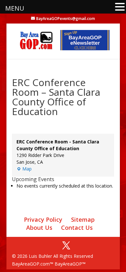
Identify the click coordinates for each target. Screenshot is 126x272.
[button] (120, 7)
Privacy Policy (43, 219)
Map (24, 169)
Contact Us (77, 227)
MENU (14, 8)
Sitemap (83, 219)
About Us (39, 227)
